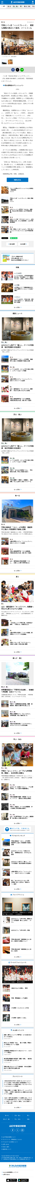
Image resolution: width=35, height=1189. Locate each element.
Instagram (22, 1130)
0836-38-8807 (11, 78)
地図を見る (17, 180)
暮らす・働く (27, 6)
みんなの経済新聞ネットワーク (17, 1166)
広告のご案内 (6, 1146)
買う (21, 6)
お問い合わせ (6, 1144)
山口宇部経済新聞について (9, 1137)
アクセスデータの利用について (10, 1142)
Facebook (13, 1130)
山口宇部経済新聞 (17, 2)
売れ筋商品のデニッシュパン (14, 85)
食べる (9, 6)
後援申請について (7, 1149)
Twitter (17, 1130)
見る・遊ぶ (15, 6)
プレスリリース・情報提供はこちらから (12, 1139)
